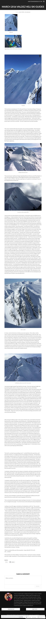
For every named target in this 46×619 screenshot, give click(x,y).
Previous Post (10, 609)
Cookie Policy (21, 616)
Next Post (35, 609)
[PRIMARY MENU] (43, 1)
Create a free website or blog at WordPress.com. (17, 614)
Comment (37, 586)
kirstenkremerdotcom (35, 1)
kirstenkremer (27, 12)
